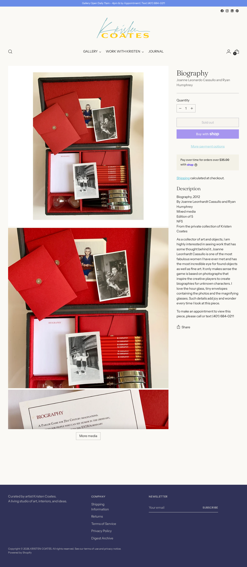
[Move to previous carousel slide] (226, 471)
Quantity (183, 100)
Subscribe (210, 507)
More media (88, 436)
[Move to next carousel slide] (235, 471)
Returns (97, 516)
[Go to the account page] (229, 51)
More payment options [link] (208, 146)
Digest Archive (102, 538)
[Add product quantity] (191, 108)
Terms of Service (103, 524)
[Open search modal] (10, 51)
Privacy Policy (101, 531)
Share (186, 327)
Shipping (183, 178)
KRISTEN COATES (40, 548)
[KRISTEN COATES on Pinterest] (237, 11)
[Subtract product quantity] (180, 108)
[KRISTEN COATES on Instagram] (227, 11)
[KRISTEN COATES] (123, 29)
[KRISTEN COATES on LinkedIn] (232, 11)
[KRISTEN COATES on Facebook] (222, 11)
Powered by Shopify (20, 552)
